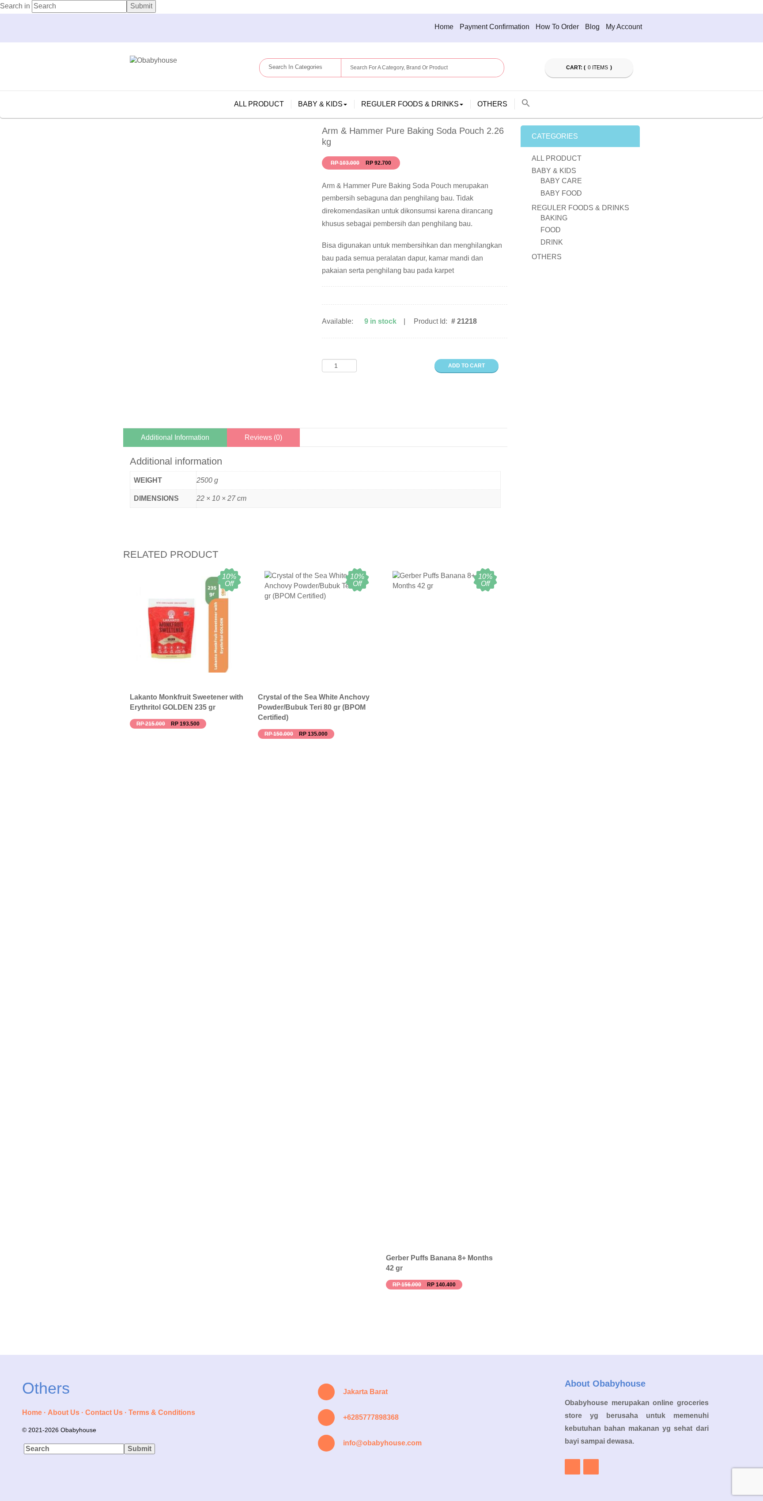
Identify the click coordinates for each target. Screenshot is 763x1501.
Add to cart (466, 366)
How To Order (557, 26)
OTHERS (492, 104)
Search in (15, 6)
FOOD (550, 230)
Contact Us (104, 1412)
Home (443, 26)
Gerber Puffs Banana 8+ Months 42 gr (439, 1263)
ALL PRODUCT (259, 104)
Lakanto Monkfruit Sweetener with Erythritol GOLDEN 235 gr (186, 702)
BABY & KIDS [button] (320, 104)
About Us (63, 1412)
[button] (525, 104)
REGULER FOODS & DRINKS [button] (410, 104)
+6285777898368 (371, 1417)
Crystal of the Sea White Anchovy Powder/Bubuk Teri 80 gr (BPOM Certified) (314, 707)
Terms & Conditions (161, 1412)
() (589, 67)
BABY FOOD (561, 193)
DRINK (551, 242)
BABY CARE (561, 181)
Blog (592, 26)
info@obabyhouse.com (382, 1443)
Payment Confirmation (494, 26)
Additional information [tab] (175, 437)
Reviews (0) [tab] (263, 437)
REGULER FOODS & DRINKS (580, 208)
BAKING (553, 218)
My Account (624, 26)
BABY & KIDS (554, 170)
